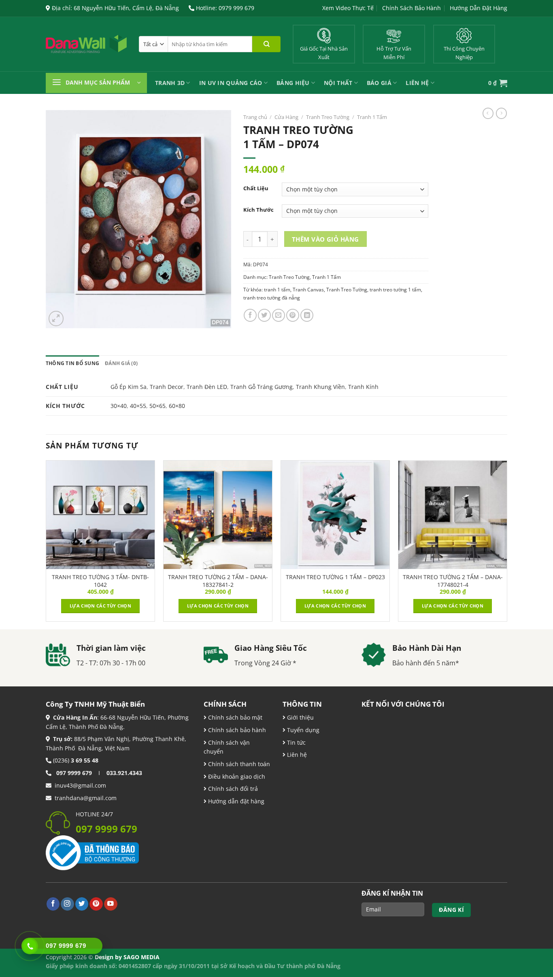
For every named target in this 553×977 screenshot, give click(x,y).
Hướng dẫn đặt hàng (235, 801)
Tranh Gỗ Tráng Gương (261, 387)
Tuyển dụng (302, 730)
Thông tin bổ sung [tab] (72, 363)
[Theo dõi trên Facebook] (53, 904)
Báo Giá (379, 83)
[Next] (507, 544)
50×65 (157, 406)
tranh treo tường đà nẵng (271, 297)
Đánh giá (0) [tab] (121, 363)
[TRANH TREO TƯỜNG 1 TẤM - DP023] (335, 515)
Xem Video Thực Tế (348, 8)
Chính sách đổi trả (232, 788)
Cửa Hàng (286, 117)
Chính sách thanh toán (238, 764)
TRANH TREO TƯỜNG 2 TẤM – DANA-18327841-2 (218, 580)
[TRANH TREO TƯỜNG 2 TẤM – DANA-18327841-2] (218, 515)
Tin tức (295, 742)
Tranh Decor (166, 387)
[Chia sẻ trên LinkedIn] (306, 315)
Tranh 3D (170, 83)
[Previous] (46, 544)
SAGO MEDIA (141, 957)
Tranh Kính (363, 387)
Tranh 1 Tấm (372, 117)
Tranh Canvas (308, 289)
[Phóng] (56, 318)
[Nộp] (266, 44)
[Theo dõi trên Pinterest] (96, 904)
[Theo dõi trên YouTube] (110, 904)
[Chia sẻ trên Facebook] (250, 315)
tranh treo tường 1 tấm (395, 289)
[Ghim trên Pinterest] (292, 315)
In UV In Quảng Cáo (230, 83)
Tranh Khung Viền (320, 387)
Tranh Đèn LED (207, 387)
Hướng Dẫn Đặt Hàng (478, 8)
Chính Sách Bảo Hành (411, 8)
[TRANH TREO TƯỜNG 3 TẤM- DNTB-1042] (100, 515)
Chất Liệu (255, 188)
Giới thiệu (299, 717)
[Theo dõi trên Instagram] (67, 904)
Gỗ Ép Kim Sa (129, 387)
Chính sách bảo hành (236, 730)
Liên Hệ (417, 83)
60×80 (177, 406)
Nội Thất (338, 83)
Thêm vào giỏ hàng (325, 239)
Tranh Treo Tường (327, 117)
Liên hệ (296, 754)
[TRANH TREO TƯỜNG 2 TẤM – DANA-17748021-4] (452, 515)
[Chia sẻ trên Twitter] (264, 315)
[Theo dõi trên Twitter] (82, 904)
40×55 (138, 406)
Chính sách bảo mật (234, 717)
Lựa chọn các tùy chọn (100, 606)
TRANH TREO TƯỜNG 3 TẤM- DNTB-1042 (100, 580)
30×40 (119, 406)
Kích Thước (258, 209)
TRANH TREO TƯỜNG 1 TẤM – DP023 (335, 577)
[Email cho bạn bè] (278, 315)
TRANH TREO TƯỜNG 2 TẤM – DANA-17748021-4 (453, 580)
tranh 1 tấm (277, 289)
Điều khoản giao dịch (235, 776)
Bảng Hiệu (293, 83)
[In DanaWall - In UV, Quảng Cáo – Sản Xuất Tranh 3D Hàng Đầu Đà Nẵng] (86, 44)
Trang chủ (255, 117)
